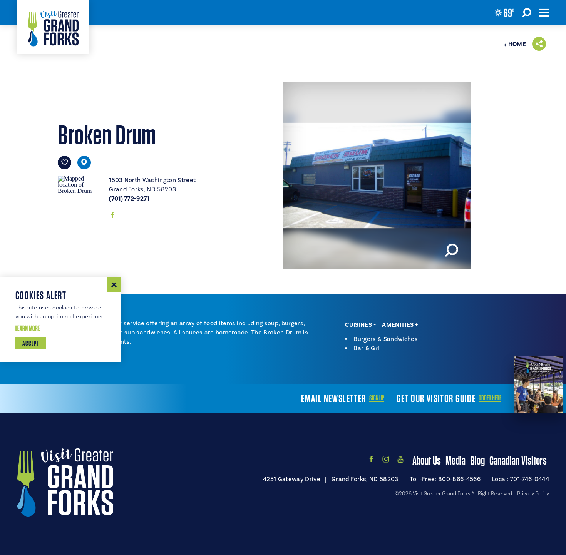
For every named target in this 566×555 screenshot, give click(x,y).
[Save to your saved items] (64, 162)
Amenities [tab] (398, 325)
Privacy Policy (533, 493)
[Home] (53, 27)
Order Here (490, 398)
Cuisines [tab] (358, 325)
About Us (426, 460)
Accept (30, 343)
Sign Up (376, 398)
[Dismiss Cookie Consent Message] (114, 285)
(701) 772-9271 (129, 198)
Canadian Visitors (518, 460)
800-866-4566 (459, 479)
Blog (478, 460)
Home (517, 44)
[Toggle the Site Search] (526, 12)
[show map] (84, 162)
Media (455, 460)
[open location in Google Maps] (80, 184)
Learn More (27, 328)
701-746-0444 (529, 479)
